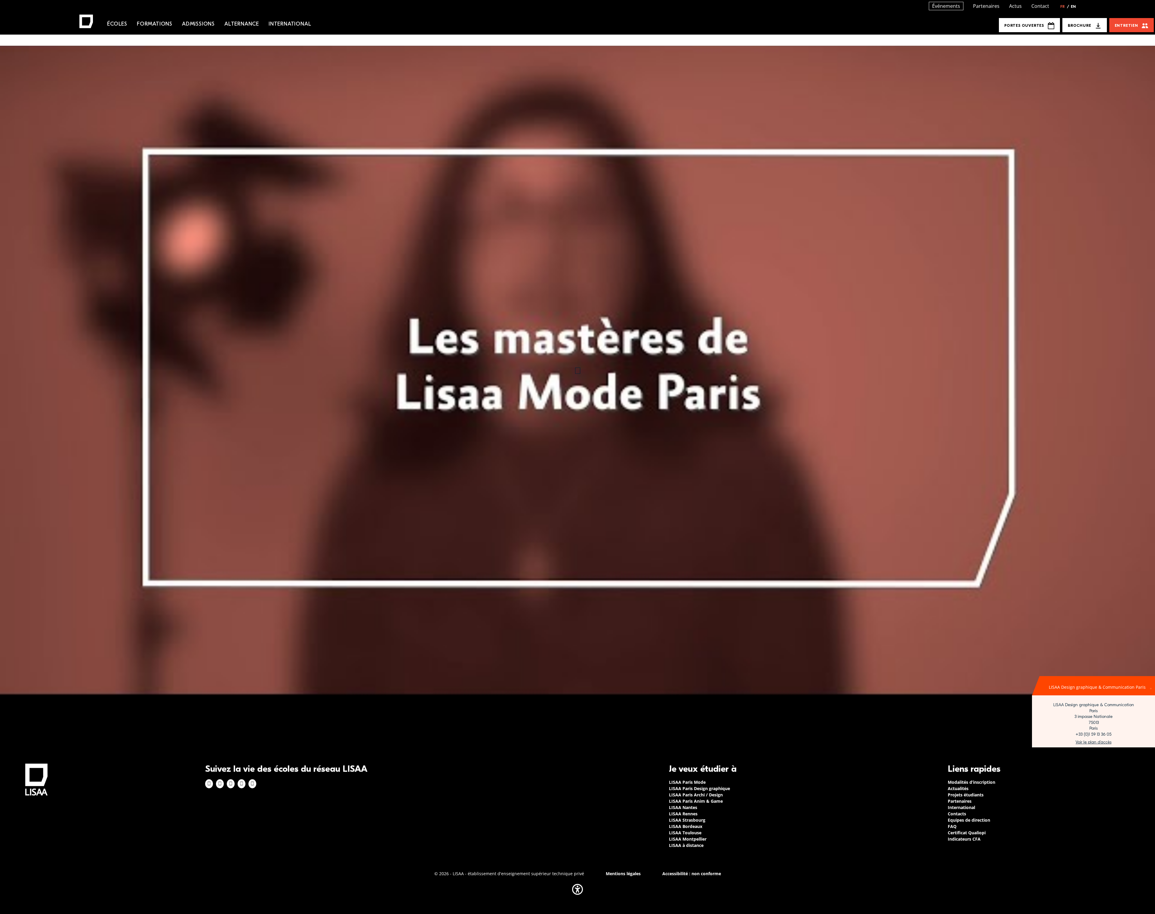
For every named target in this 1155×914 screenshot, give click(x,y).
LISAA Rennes (683, 814)
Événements (946, 6)
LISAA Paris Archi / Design (696, 795)
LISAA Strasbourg (687, 820)
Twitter (241, 783)
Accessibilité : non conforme (691, 873)
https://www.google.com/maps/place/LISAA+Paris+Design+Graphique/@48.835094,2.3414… (1093, 742)
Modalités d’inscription (971, 782)
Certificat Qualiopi (967, 833)
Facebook (209, 783)
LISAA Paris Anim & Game (696, 801)
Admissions (198, 24)
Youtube (252, 783)
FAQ (952, 826)
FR (1064, 7)
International (290, 24)
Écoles (117, 24)
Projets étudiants (966, 795)
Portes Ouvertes (1024, 25)
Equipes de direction (969, 820)
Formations (154, 24)
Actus (1015, 6)
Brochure (1079, 25)
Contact (1040, 6)
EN (1073, 7)
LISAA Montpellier (688, 839)
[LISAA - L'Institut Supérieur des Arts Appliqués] (36, 779)
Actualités (958, 788)
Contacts (957, 814)
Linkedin (231, 783)
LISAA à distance (686, 845)
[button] (577, 889)
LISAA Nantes (683, 807)
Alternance (241, 24)
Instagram (220, 783)
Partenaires (986, 6)
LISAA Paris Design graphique (699, 788)
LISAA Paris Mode (687, 782)
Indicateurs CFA (964, 839)
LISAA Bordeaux (685, 826)
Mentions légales (623, 873)
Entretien (1126, 25)
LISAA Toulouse (685, 833)
